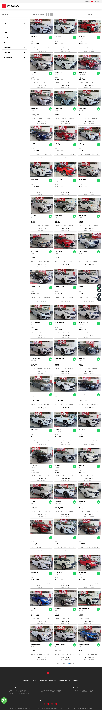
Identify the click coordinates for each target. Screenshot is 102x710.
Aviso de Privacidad (65, 708)
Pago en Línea (77, 6)
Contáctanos (96, 6)
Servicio (62, 6)
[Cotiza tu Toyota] (99, 286)
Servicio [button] (34, 680)
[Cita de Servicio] (99, 295)
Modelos (48, 6)
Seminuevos (56, 6)
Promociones (69, 6)
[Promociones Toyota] (99, 299)
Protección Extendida (87, 6)
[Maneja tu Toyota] (99, 290)
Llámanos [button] (86, 1)
